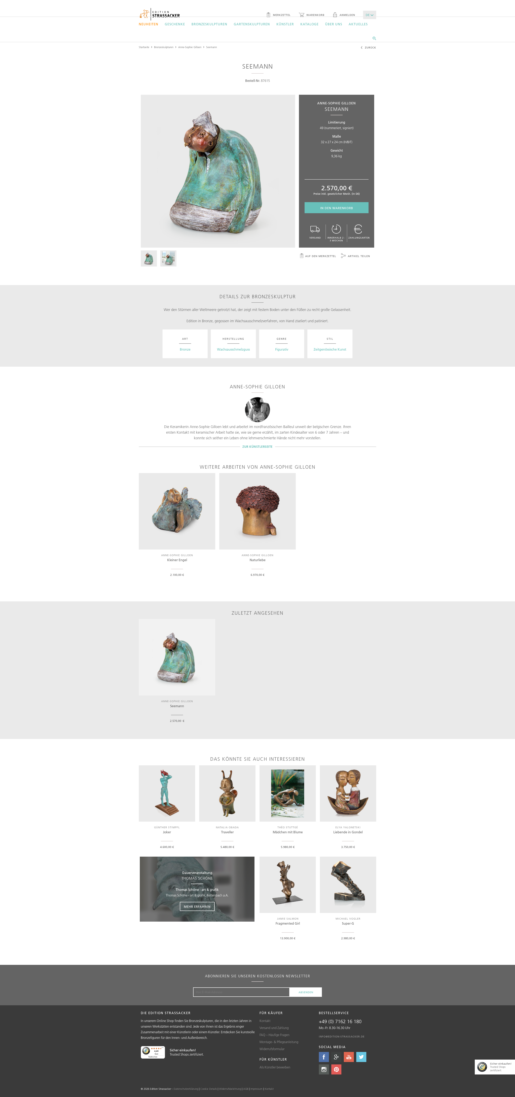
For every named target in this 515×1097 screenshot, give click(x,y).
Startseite (144, 47)
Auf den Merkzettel (320, 256)
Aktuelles (358, 24)
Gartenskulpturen (252, 24)
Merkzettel (281, 14)
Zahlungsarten (359, 237)
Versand (315, 237)
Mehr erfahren (197, 907)
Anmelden (347, 14)
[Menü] (162, 1048)
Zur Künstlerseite (257, 447)
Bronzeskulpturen (209, 24)
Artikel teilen (358, 256)
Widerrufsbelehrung (230, 1088)
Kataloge (309, 24)
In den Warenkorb (336, 208)
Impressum (256, 1088)
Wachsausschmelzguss (233, 349)
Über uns (333, 24)
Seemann (211, 47)
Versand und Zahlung (274, 1028)
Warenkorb (314, 14)
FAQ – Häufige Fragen (274, 1035)
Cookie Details (208, 1088)
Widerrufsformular (272, 1049)
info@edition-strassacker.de (342, 1036)
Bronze (185, 349)
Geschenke (175, 24)
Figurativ (281, 349)
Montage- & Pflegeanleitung (279, 1042)
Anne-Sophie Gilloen (189, 47)
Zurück (370, 47)
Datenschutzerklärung (186, 1088)
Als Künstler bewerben (275, 1067)
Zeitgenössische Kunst (330, 349)
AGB (245, 1088)
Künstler (285, 24)
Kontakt (265, 1021)
